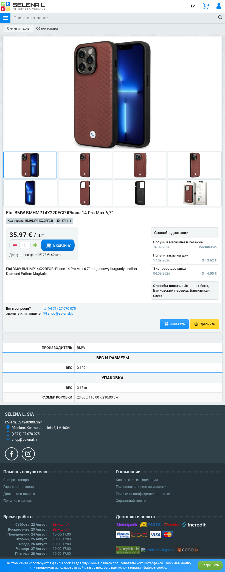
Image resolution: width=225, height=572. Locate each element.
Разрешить (210, 565)
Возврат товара (16, 480)
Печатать (177, 324)
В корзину (61, 246)
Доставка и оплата (19, 494)
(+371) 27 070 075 (62, 308)
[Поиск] (220, 17)
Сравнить (207, 324)
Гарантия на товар (18, 487)
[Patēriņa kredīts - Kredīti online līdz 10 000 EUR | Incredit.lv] (193, 525)
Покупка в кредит (18, 501)
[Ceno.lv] (187, 550)
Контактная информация (137, 480)
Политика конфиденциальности (143, 494)
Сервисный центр (131, 501)
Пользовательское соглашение (142, 487)
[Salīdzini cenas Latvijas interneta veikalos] (128, 550)
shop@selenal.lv (60, 313)
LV (193, 6)
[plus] (35, 245)
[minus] (15, 245)
